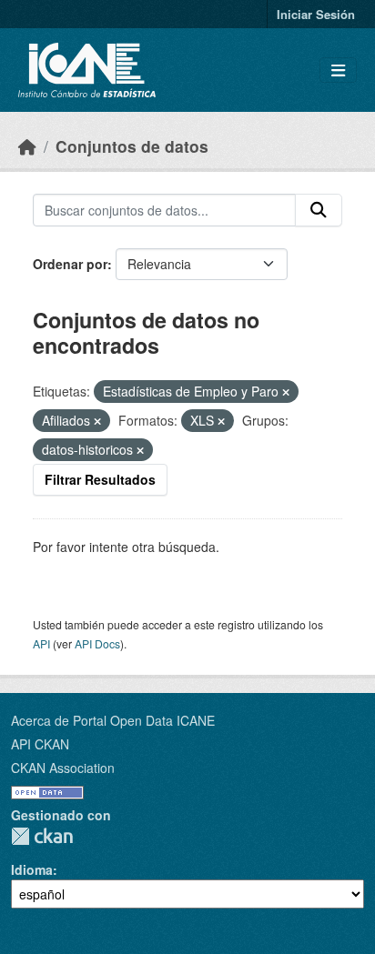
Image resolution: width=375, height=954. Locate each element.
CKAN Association (63, 767)
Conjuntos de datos (132, 146)
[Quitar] (285, 392)
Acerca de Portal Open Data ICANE (113, 720)
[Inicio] (27, 146)
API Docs (97, 643)
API (41, 643)
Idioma (32, 869)
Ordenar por (70, 264)
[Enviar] (318, 210)
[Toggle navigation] (338, 70)
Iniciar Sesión (316, 14)
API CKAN (40, 744)
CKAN (42, 836)
